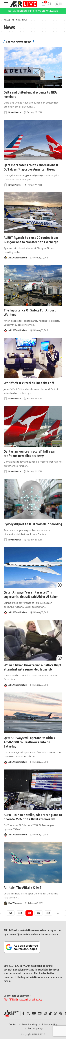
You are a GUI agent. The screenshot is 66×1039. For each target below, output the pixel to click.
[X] (28, 1013)
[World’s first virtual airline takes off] (33, 358)
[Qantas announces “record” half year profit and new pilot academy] (33, 426)
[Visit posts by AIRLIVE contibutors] (5, 258)
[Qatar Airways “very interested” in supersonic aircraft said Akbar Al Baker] (33, 567)
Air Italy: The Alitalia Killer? (22, 887)
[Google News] (40, 1013)
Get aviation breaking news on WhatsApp (33, 10)
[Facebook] (23, 1013)
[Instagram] (45, 1013)
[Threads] (60, 1013)
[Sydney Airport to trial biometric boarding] (33, 499)
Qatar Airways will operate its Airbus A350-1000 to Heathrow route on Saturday (29, 742)
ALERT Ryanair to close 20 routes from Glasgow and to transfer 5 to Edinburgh (31, 240)
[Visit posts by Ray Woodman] (5, 903)
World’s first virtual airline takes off (29, 383)
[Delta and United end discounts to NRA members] (33, 67)
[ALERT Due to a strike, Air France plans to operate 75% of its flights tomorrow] (33, 789)
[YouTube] (34, 1013)
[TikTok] (50, 1013)
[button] (7, 4)
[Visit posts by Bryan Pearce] (5, 112)
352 (38, 913)
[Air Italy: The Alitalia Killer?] (33, 862)
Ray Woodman (15, 903)
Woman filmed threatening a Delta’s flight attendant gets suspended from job (32, 667)
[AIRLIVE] (23, 4)
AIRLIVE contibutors (17, 257)
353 (48, 913)
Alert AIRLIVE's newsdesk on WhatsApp (23, 999)
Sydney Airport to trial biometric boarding (33, 524)
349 (10, 913)
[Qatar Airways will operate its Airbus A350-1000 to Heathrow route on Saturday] (33, 712)
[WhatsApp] (55, 1013)
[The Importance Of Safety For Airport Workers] (33, 285)
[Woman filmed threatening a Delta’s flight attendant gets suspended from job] (33, 640)
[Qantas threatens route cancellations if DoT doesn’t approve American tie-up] (33, 140)
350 (20, 913)
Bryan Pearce (14, 112)
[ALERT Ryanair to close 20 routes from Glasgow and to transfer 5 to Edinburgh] (33, 212)
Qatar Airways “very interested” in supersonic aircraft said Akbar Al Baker (31, 594)
